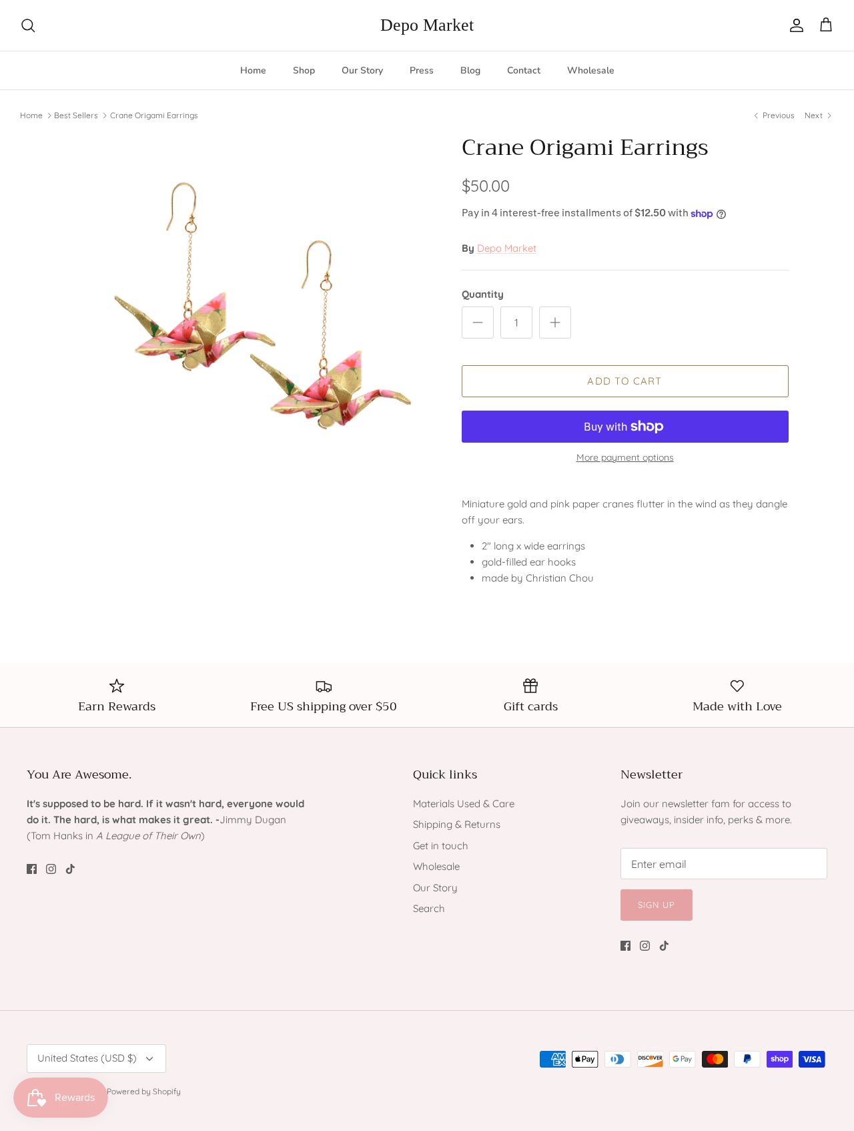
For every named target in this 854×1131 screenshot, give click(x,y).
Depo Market (506, 248)
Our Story (362, 70)
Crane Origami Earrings (154, 114)
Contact (523, 70)
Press (422, 70)
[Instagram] (51, 869)
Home (253, 70)
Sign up (656, 904)
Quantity (483, 294)
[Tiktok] (70, 869)
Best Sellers (76, 114)
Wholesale (590, 70)
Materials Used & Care (463, 803)
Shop (304, 70)
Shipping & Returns (456, 824)
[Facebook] (32, 869)
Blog (470, 70)
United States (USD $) (87, 1058)
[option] (249, 317)
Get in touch (440, 845)
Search (429, 908)
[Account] (794, 25)
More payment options (625, 457)
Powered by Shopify (144, 1091)
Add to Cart (624, 381)
